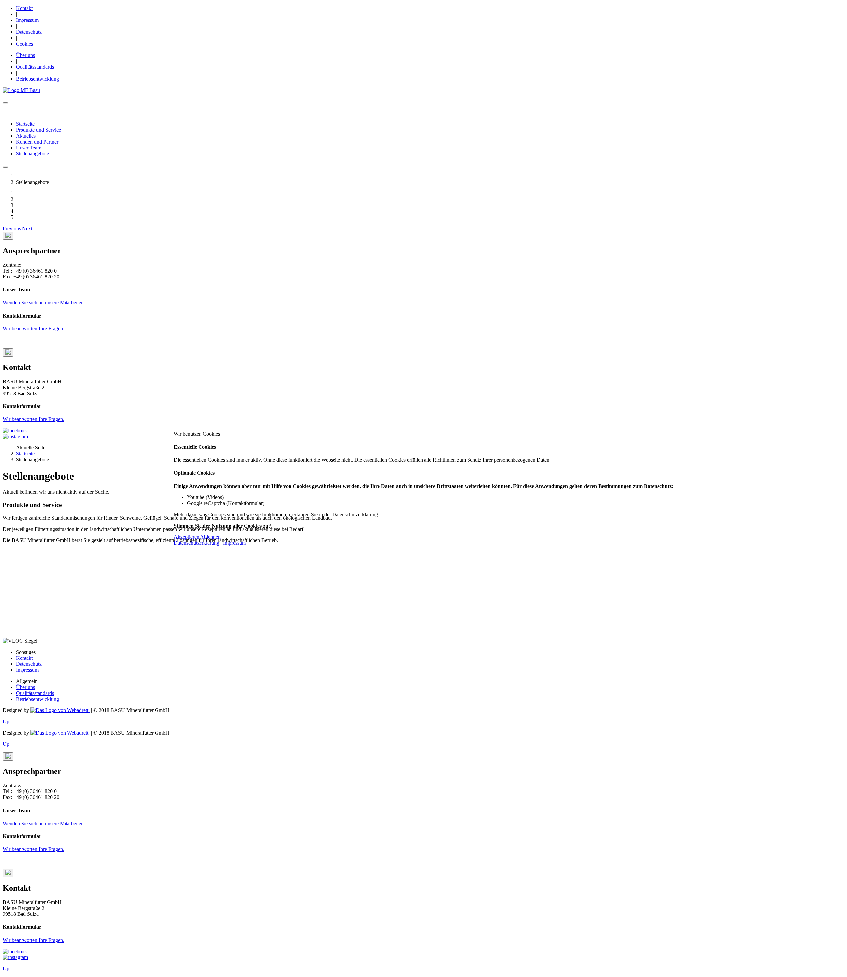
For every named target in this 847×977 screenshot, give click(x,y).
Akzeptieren (186, 537)
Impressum (234, 543)
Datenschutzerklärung (196, 543)
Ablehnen (210, 537)
